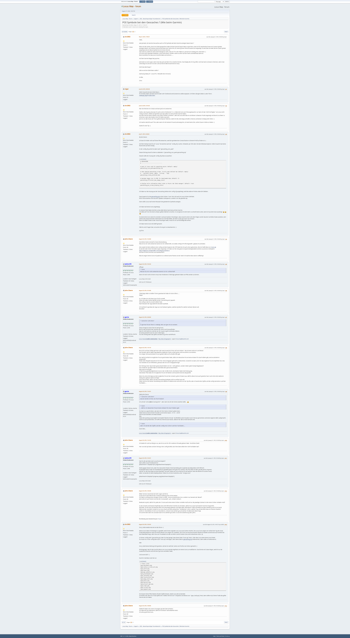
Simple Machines (132, 636)
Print (226, 31)
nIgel (126, 89)
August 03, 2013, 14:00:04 (145, 605)
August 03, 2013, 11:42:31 (145, 391)
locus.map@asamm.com (182, 339)
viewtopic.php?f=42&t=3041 (147, 95)
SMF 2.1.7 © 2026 (124, 636)
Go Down (124, 31)
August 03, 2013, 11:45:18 (145, 440)
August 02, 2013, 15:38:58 (145, 239)
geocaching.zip (155, 196)
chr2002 (127, 37)
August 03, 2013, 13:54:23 (145, 524)
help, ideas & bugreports (164, 339)
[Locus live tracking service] (124, 332)
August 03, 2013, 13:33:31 (145, 458)
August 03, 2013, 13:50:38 (145, 491)
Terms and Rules (220, 636)
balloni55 (128, 264)
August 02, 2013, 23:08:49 (145, 317)
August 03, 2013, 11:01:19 (145, 347)
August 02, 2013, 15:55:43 (145, 264)
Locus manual (148, 339)
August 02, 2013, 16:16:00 (145, 290)
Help (214, 636)
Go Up (123, 622)
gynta (127, 317)
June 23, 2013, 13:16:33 (144, 105)
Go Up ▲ (227, 636)
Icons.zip (213, 247)
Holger (159, 518)
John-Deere (129, 239)
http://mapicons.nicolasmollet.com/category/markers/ (154, 250)
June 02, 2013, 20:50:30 (144, 89)
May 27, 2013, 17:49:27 (144, 36)
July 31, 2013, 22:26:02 (144, 134)
